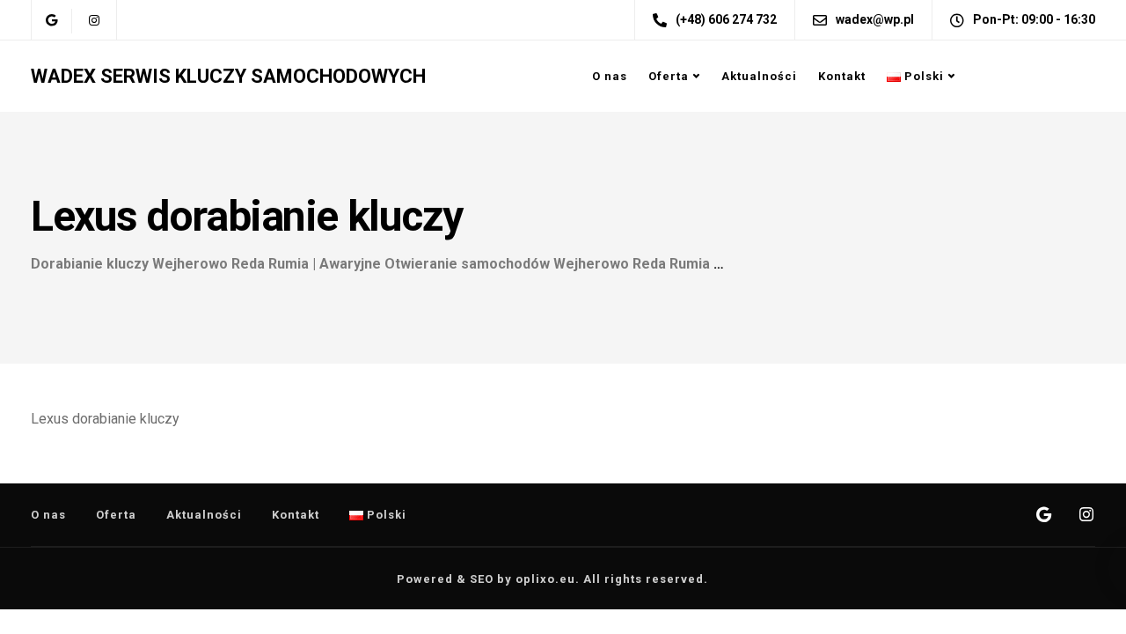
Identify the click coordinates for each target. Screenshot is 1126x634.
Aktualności (759, 76)
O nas (609, 76)
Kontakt (842, 76)
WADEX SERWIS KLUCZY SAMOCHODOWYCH (228, 76)
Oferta (668, 76)
